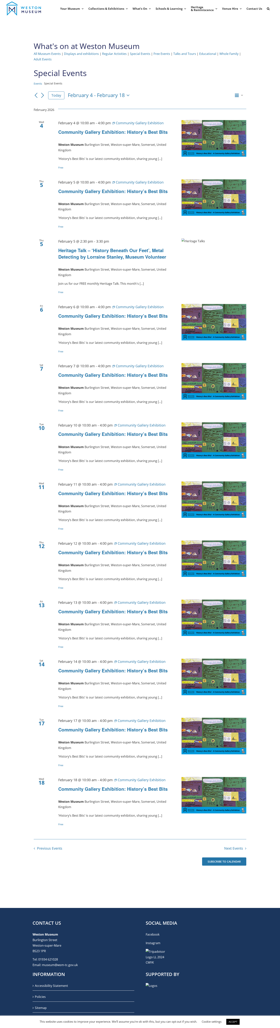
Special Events (140, 54)
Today (56, 95)
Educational (207, 54)
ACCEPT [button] (233, 1021)
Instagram (153, 943)
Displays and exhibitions (81, 54)
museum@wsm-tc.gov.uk (60, 965)
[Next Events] (42, 95)
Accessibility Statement (51, 986)
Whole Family (228, 54)
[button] (268, 8)
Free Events (162, 54)
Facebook (152, 934)
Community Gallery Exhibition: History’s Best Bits (113, 132)
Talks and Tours (184, 54)
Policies (40, 997)
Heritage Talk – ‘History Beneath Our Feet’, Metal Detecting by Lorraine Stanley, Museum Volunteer (112, 253)
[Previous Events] (36, 95)
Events (38, 83)
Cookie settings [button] (212, 1021)
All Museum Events (47, 54)
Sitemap (41, 1008)
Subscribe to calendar (224, 861)
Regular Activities (114, 54)
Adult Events (43, 59)
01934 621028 (48, 959)
